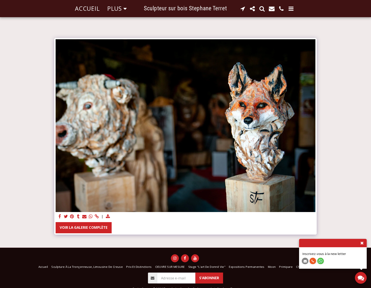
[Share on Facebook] (59, 216)
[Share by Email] (84, 216)
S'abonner (209, 277)
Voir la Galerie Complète (84, 227)
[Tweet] (66, 216)
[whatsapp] (90, 216)
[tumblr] (78, 216)
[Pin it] (72, 216)
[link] (97, 216)
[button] (242, 9)
